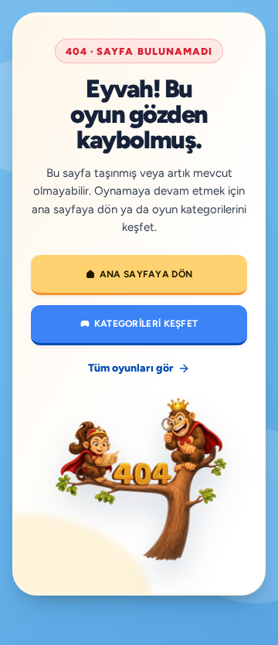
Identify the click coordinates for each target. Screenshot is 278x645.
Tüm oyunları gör (131, 368)
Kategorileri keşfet (146, 323)
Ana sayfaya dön (146, 274)
